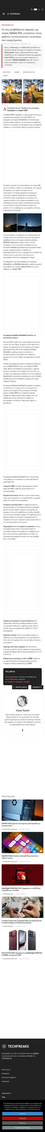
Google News (13, 679)
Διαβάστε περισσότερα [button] (22, 1128)
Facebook (11, 682)
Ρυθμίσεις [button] (22, 1123)
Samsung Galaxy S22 (29, 72)
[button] (4, 14)
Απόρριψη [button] (22, 1118)
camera (5, 75)
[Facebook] (22, 730)
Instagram (19, 682)
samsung (16, 72)
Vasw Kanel (22, 710)
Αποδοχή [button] (22, 1114)
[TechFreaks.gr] (13, 14)
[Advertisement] (22, 156)
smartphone (6, 72)
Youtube (26, 682)
